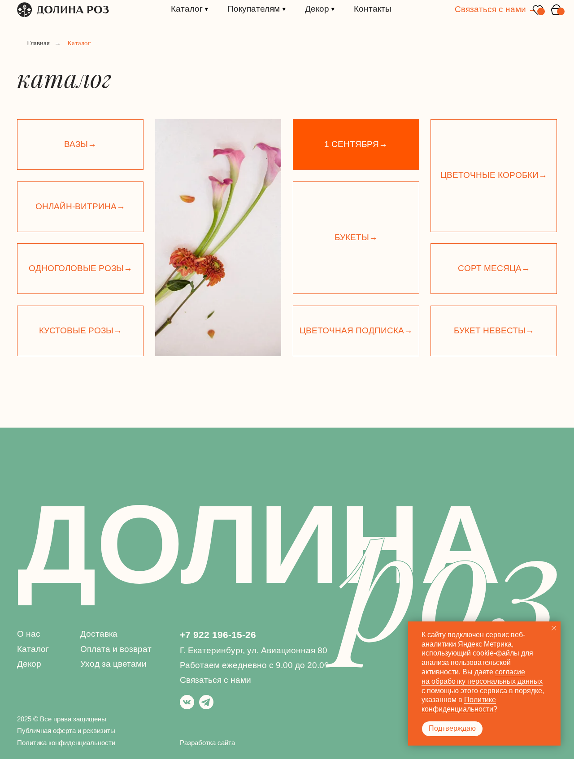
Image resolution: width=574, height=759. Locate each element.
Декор (29, 663)
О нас (28, 633)
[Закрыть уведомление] (553, 628)
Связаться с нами (215, 680)
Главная (38, 43)
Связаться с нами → (496, 9)
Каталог (33, 649)
